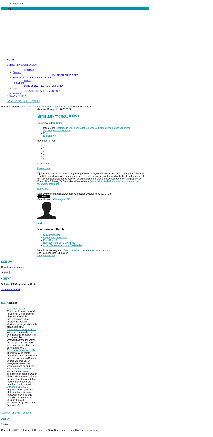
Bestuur (30, 70)
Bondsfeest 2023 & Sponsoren (43, 86)
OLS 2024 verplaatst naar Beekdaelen (62, 245)
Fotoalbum (18, 83)
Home (10, 59)
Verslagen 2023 (61, 106)
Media (27, 80)
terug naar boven (46, 255)
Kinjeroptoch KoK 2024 (55, 237)
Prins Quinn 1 (50, 240)
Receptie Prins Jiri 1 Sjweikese (59, 243)
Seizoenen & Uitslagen (22, 65)
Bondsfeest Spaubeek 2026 (21, 350)
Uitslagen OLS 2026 (17, 387)
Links (15, 88)
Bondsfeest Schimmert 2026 (21, 329)
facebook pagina (15, 267)
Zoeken (5, 424)
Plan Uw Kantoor (88, 430)
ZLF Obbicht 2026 (16, 308)
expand (5, 272)
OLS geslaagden (52, 235)
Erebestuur (18, 77)
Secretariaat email (10, 289)
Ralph (59, 123)
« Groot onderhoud (72, 250)
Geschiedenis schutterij (23, 101)
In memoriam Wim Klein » (95, 250)
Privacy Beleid (16, 96)
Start (23, 106)
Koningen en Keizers (65, 75)
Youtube (17, 93)
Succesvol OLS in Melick (20, 368)
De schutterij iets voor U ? (42, 91)
